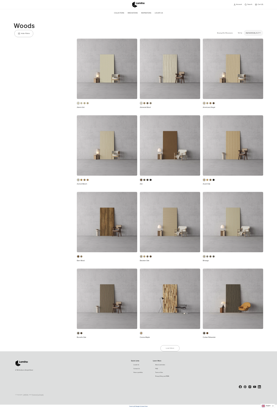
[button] (238, 4)
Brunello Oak (81, 337)
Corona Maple (145, 337)
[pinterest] (245, 386)
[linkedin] (259, 386)
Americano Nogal (209, 107)
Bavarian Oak (144, 260)
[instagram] (249, 386)
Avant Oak (206, 184)
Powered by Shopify (37, 394)
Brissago (206, 260)
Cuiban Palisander (209, 337)
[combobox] (268, 406)
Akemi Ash (81, 107)
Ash (141, 184)
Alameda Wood (145, 107)
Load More (170, 348)
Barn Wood (81, 260)
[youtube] (254, 386)
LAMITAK (25, 394)
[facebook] (240, 386)
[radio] (78, 103)
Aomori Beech (82, 184)
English (268, 405)
